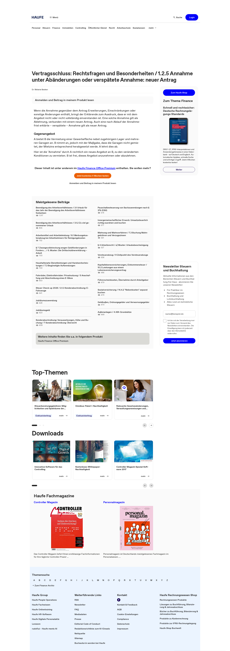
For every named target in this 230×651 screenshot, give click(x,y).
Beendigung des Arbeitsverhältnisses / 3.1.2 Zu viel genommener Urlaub (62, 224)
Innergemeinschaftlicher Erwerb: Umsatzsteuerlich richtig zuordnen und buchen (123, 221)
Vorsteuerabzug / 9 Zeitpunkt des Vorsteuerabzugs (123, 254)
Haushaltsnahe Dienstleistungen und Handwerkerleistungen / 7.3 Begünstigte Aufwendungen (62, 264)
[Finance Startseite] (38, 17)
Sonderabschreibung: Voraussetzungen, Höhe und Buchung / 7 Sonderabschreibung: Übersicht (62, 321)
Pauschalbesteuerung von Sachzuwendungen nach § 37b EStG (123, 209)
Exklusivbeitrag (43, 415)
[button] (191, 17)
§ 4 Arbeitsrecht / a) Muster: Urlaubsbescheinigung (123, 245)
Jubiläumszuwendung (46, 300)
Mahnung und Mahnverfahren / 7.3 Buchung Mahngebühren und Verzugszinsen (123, 234)
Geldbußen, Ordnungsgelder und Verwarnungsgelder (123, 302)
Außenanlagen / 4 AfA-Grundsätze (115, 312)
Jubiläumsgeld (43, 310)
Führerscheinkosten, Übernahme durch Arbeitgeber (123, 280)
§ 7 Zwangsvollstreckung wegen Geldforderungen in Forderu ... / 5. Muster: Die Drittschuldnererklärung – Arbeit (61, 250)
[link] (36, 28)
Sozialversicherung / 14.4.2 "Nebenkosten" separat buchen (122, 291)
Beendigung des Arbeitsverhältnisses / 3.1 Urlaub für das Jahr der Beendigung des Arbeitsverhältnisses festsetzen (61, 210)
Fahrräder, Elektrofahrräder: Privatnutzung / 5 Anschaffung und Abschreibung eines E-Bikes (63, 276)
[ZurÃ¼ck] (145, 425)
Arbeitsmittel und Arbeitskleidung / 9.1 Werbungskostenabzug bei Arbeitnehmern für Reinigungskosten (62, 236)
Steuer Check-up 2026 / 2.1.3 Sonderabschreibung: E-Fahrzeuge (62, 289)
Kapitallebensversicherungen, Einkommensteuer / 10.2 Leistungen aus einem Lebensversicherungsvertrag (122, 267)
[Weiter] (151, 425)
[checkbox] (164, 320)
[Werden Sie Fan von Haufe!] (118, 599)
